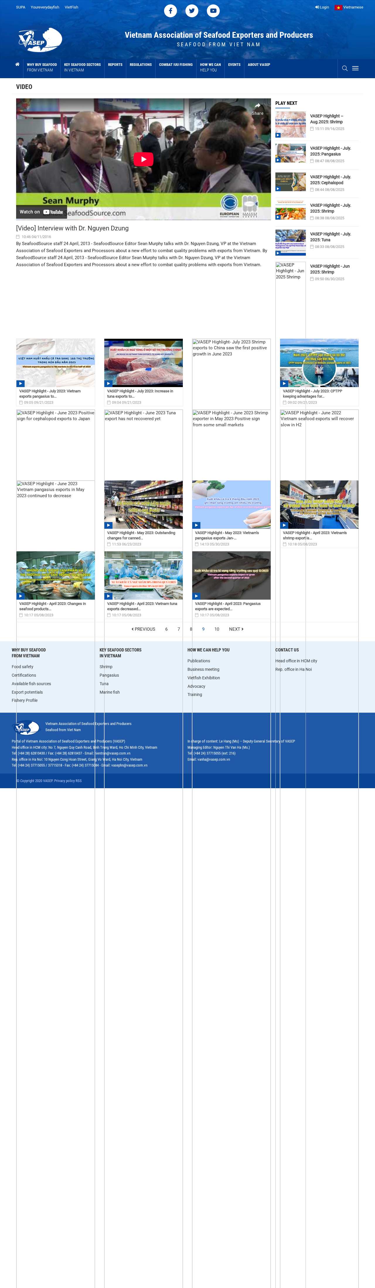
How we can (210, 67)
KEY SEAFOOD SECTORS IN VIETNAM (121, 652)
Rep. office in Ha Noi (293, 669)
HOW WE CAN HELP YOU (209, 650)
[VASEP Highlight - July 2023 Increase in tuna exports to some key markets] (143, 363)
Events (234, 64)
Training (195, 694)
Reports (115, 64)
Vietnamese (352, 7)
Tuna (104, 683)
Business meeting (203, 669)
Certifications (24, 675)
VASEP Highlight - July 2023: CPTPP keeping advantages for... (312, 393)
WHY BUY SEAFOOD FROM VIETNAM (29, 652)
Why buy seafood (42, 67)
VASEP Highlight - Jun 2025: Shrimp (330, 269)
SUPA (20, 7)
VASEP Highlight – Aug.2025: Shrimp (326, 119)
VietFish (71, 7)
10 (216, 629)
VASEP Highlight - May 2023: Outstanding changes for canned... (141, 535)
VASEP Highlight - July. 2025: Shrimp (330, 208)
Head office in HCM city (296, 660)
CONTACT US (287, 650)
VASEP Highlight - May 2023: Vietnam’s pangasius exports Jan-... (227, 535)
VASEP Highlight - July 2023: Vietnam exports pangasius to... (50, 393)
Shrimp (106, 666)
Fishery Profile (25, 700)
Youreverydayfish (45, 7)
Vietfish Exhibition (204, 677)
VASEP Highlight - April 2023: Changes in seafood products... (52, 606)
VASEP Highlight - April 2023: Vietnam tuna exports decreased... (142, 606)
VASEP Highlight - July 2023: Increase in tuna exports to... (140, 393)
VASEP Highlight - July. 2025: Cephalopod (330, 180)
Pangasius (109, 675)
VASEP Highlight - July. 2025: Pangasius (330, 151)
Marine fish (110, 692)
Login (324, 7)
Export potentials (27, 692)
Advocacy (196, 686)
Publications (199, 660)
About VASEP (259, 64)
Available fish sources (31, 683)
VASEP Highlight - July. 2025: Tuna (330, 237)
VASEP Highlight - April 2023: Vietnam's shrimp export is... (315, 535)
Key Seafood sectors (82, 67)
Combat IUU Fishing (176, 64)
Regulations (141, 64)
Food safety (22, 666)
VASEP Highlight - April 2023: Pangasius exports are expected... (228, 606)
